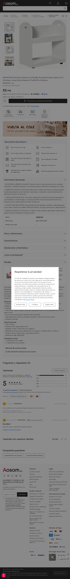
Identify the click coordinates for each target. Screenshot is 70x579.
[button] (3, 575)
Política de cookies (29, 299)
